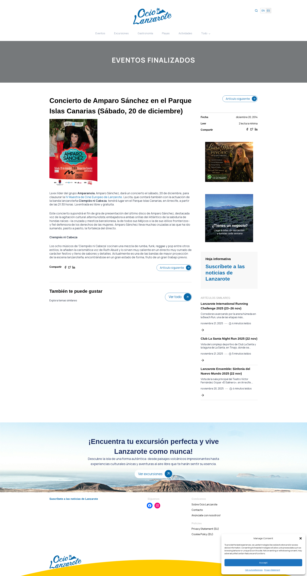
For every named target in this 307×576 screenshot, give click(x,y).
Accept (263, 562)
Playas (166, 33)
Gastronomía (145, 33)
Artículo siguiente (172, 268)
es (268, 10)
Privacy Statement (272, 570)
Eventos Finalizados (153, 60)
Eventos (100, 33)
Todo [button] (204, 33)
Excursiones (121, 33)
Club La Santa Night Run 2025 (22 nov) (229, 338)
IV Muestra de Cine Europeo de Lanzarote (94, 197)
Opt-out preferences (254, 570)
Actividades (185, 33)
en (263, 10)
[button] (300, 538)
